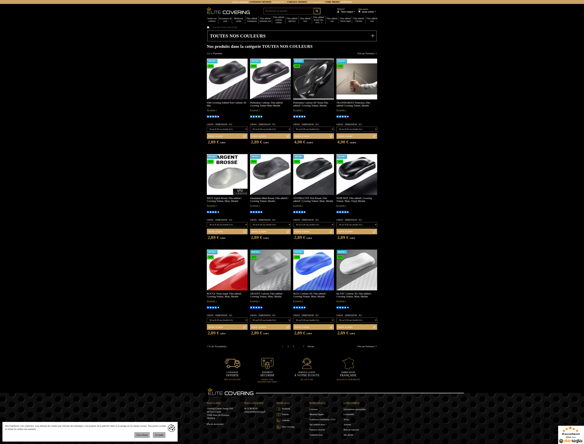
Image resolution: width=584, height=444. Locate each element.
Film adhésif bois (305, 19)
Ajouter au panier (215, 136)
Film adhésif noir (372, 19)
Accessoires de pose (225, 19)
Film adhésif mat (332, 19)
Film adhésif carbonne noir (265, 19)
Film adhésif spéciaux (292, 19)
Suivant (311, 346)
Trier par (366, 53)
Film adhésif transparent (252, 19)
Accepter (159, 435)
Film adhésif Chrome (358, 19)
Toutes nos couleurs (211, 19)
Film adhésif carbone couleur (278, 20)
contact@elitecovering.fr (255, 412)
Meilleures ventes (238, 19)
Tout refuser (142, 435)
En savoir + (212, 110)
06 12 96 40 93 (250, 408)
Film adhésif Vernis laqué (345, 19)
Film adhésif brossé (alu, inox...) (318, 20)
